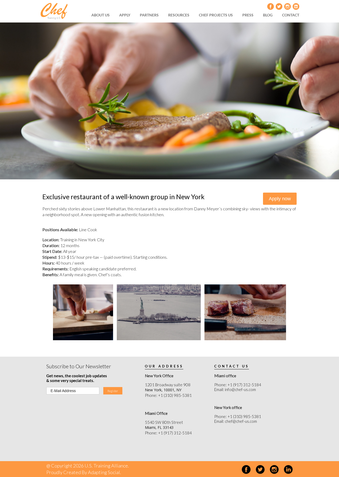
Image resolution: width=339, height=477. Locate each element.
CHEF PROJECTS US (216, 15)
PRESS (247, 15)
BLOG (268, 15)
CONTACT (290, 15)
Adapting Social (104, 472)
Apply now (280, 198)
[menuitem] (102, 15)
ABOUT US (100, 15)
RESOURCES (178, 15)
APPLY (124, 15)
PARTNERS (149, 15)
